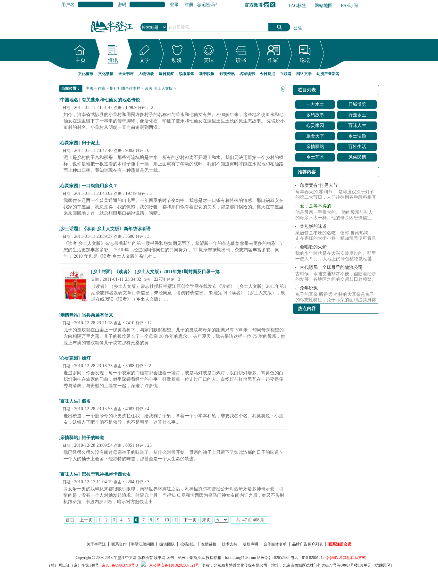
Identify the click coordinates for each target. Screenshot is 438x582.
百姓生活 (357, 146)
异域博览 (357, 104)
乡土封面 (102, 271)
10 (166, 520)
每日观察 (166, 73)
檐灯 (86, 358)
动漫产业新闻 (328, 73)
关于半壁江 (96, 544)
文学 (144, 60)
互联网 (285, 73)
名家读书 (247, 73)
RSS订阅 (349, 5)
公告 (297, 28)
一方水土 (315, 104)
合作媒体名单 (275, 544)
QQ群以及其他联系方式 (345, 557)
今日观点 (267, 73)
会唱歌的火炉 (313, 247)
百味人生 (69, 401)
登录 (174, 4)
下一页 (190, 520)
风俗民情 (357, 157)
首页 (69, 520)
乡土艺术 (315, 157)
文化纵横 (106, 73)
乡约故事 (315, 114)
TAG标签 (297, 5)
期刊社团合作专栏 (125, 88)
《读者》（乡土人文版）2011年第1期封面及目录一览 (167, 271)
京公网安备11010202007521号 (174, 565)
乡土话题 (69, 228)
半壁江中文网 (125, 557)
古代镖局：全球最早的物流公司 (331, 267)
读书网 (159, 557)
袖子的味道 (93, 437)
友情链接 (208, 544)
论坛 (305, 60)
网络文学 (304, 73)
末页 (206, 520)
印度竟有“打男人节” (320, 185)
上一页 (86, 520)
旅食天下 (315, 136)
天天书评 (126, 73)
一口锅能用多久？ (100, 185)
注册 (188, 4)
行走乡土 (357, 114)
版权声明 (250, 544)
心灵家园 (69, 142)
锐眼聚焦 (186, 73)
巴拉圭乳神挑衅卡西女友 (106, 474)
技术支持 (229, 544)
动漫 (177, 60)
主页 (80, 60)
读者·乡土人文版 (159, 88)
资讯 (113, 60)
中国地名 (69, 99)
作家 (273, 60)
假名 (86, 401)
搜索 (279, 27)
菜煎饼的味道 (313, 226)
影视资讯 (227, 73)
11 (176, 520)
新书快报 (207, 73)
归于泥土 (91, 142)
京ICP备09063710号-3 (120, 565)
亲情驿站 (69, 315)
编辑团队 (167, 544)
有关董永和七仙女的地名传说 (111, 99)
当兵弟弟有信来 (97, 315)
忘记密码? (207, 4)
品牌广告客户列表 (307, 544)
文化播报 (85, 73)
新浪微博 (266, 4)
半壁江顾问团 (142, 544)
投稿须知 (188, 544)
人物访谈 (146, 73)
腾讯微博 (272, 4)
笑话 (209, 60)
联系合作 (119, 544)
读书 (241, 60)
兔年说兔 (309, 288)
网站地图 (324, 5)
